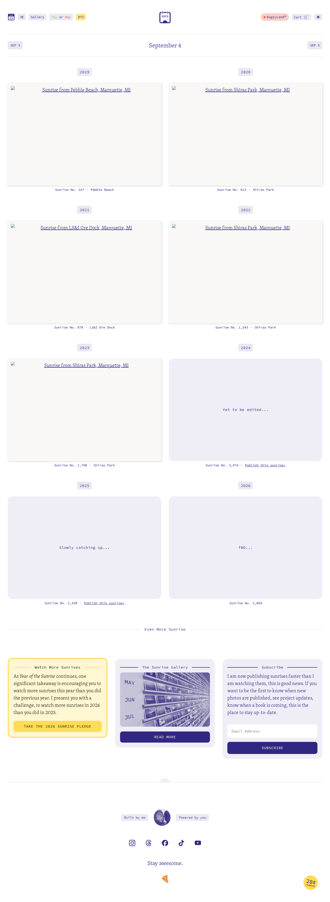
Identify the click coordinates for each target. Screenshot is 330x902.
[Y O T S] (165, 22)
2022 (246, 210)
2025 (84, 485)
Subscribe (272, 748)
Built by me (134, 817)
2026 (246, 485)
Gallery (37, 17)
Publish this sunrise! (265, 465)
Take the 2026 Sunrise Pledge (57, 726)
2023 (84, 347)
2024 (246, 347)
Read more (165, 737)
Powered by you (192, 817)
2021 (84, 210)
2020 (246, 72)
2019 (84, 72)
